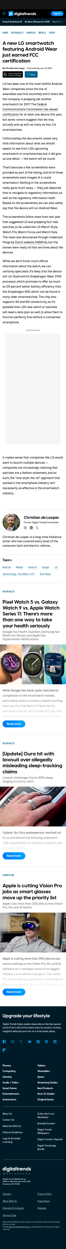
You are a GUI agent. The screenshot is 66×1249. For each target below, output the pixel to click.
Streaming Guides (47, 1082)
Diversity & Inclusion (13, 1208)
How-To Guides (46, 1094)
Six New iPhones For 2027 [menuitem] (37, 21)
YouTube (29, 1041)
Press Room (43, 1201)
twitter (37, 527)
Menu (4, 13)
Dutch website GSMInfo (31, 242)
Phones (7, 1065)
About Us (7, 1113)
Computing (9, 1071)
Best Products (45, 1088)
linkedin (31, 527)
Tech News (45, 573)
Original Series (45, 1099)
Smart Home (10, 1088)
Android (7, 567)
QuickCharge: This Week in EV (18, 573)
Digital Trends (18, 17)
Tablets (41, 1065)
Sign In (57, 13)
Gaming (7, 1077)
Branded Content (46, 1123)
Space (40, 1077)
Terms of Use (9, 1215)
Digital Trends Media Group (19, 1227)
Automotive (9, 1099)
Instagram (12, 1041)
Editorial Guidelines (13, 1132)
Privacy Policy (44, 1193)
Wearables (43, 1071)
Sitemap (41, 1208)
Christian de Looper (15, 68)
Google (45, 567)
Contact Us (8, 1119)
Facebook (4, 1041)
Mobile (19, 567)
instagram (25, 527)
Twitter (21, 1041)
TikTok (38, 1041)
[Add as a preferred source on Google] (13, 74)
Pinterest (46, 1041)
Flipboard (4, 1050)
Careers (7, 1193)
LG (55, 567)
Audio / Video (11, 1082)
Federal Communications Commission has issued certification (30, 109)
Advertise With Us (12, 1126)
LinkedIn (54, 1041)
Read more (14, 724)
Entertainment (11, 1094)
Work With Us (10, 1201)
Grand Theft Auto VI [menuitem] (12, 21)
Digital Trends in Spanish (50, 1139)
